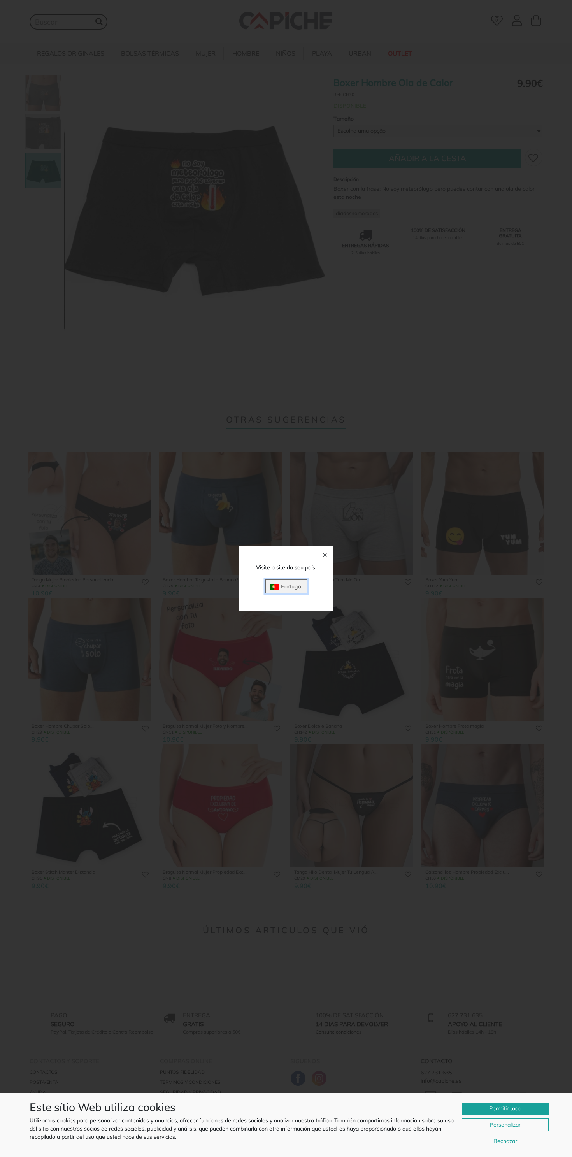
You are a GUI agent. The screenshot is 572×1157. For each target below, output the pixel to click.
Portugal (290, 586)
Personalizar (505, 1124)
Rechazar (505, 1141)
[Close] (324, 555)
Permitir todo (505, 1108)
